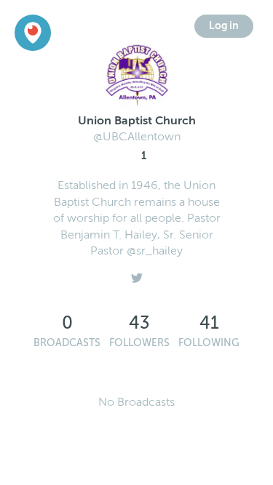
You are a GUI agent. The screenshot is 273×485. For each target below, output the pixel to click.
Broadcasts (66, 342)
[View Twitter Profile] (137, 274)
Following (209, 342)
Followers (139, 342)
